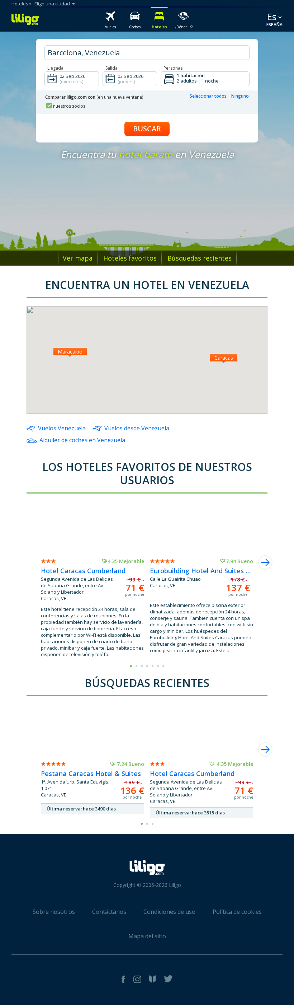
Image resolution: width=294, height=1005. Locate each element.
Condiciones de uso (169, 912)
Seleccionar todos (208, 96)
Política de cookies (237, 912)
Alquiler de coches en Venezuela (82, 440)
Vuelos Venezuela (62, 428)
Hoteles (19, 3)
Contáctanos (109, 912)
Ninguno (240, 96)
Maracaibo (70, 351)
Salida (111, 68)
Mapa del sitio (147, 936)
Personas (172, 68)
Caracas (223, 357)
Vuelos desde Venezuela (136, 428)
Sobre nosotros (54, 912)
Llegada (55, 68)
